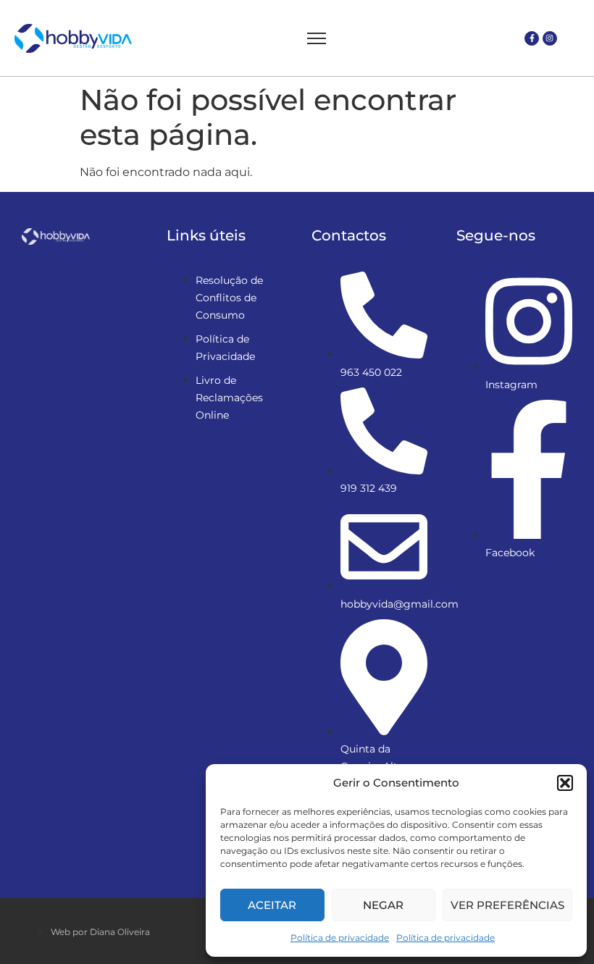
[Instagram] (550, 38)
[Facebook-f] (531, 38)
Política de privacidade (339, 937)
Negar (383, 905)
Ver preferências (507, 905)
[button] (565, 783)
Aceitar (272, 905)
